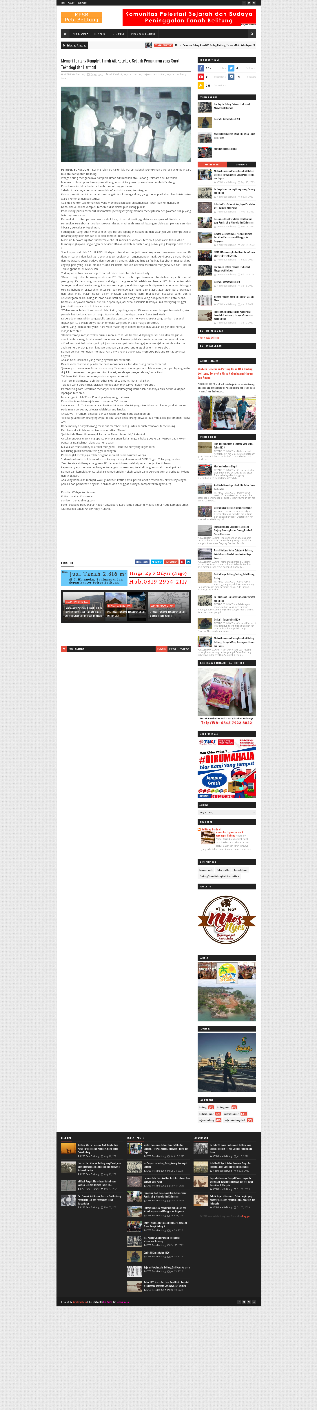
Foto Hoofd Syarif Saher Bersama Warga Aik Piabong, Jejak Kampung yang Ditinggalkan (230, 1165)
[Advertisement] (158, 1332)
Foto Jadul (118, 33)
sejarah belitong (117, 45)
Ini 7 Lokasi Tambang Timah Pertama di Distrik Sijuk (126, 613)
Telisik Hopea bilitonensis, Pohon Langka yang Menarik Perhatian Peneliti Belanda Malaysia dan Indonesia (232, 1199)
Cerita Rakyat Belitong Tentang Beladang (233, 508)
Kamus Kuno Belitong (143, 33)
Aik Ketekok (115, 74)
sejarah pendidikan (154, 74)
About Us (71, 2)
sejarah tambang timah (77, 602)
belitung (203, 1107)
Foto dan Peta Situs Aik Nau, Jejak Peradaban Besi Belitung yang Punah (234, 206)
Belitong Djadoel (211, 829)
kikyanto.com (123, 1302)
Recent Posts (212, 164)
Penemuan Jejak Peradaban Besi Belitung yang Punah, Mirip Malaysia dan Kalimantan (234, 220)
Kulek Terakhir (223, 869)
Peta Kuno (100, 33)
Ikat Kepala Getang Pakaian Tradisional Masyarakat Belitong (232, 106)
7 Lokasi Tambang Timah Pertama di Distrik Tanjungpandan (167, 613)
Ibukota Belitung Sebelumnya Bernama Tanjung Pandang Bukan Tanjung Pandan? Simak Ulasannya (233, 530)
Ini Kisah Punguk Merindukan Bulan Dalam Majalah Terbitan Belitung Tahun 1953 (97, 1183)
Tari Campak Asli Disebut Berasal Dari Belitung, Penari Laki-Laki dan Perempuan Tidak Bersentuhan (99, 1199)
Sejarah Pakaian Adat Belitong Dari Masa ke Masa (234, 298)
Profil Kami (79, 33)
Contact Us (82, 2)
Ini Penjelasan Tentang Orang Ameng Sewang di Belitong (234, 191)
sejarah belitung (206, 1120)
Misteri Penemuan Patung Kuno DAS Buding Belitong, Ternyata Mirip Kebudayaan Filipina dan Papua (176, 45)
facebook (184, 648)
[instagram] (254, 3)
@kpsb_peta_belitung (208, 337)
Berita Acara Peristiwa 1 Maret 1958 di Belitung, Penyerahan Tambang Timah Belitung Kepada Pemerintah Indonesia (83, 611)
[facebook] (244, 3)
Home (63, 2)
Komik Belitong (240, 869)
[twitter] (249, 3)
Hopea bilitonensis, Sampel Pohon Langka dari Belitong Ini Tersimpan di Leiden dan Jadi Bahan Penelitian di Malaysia (231, 1181)
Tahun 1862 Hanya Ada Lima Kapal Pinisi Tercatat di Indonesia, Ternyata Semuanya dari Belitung (233, 315)
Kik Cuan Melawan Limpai (225, 149)
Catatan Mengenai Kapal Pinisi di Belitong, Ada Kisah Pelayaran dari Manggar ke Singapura (233, 237)
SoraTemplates (79, 1302)
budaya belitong (247, 45)
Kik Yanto (107, 1302)
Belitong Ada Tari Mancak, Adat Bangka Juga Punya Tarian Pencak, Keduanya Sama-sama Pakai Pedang (98, 1148)
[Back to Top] (254, 1302)
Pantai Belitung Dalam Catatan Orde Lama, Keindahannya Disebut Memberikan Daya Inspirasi (233, 554)
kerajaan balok (205, 869)
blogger (161, 648)
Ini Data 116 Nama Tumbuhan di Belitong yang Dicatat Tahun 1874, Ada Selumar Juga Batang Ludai (231, 1148)
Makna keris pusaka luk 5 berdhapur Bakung (229, 833)
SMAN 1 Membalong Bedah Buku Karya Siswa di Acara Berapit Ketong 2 (234, 254)
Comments (241, 164)
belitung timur (223, 1107)
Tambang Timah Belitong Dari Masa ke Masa (219, 876)
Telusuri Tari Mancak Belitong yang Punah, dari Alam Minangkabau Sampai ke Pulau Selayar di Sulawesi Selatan (99, 1166)
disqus (172, 648)
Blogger (246, 1216)
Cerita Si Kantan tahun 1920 (227, 119)
